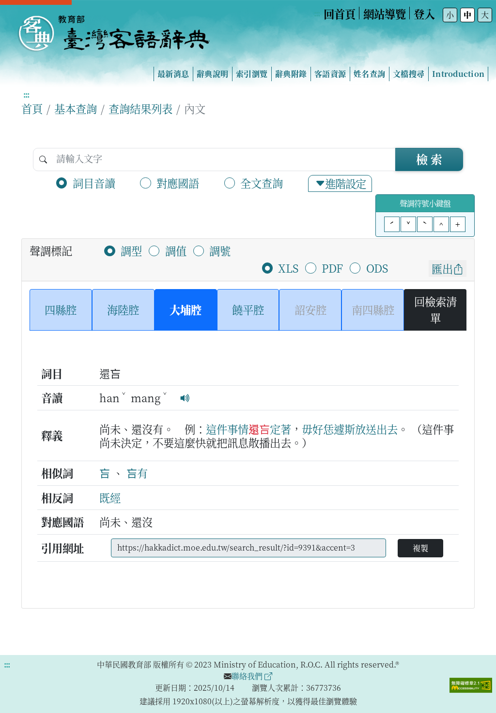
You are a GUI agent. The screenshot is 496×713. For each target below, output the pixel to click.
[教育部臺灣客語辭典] (113, 29)
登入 (424, 13)
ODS (377, 268)
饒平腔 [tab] (248, 309)
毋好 (312, 429)
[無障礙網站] (471, 684)
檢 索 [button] (429, 158)
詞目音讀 (94, 182)
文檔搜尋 (408, 73)
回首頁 (340, 13)
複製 (420, 547)
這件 (216, 429)
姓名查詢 (369, 73)
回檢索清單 (435, 309)
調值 (175, 250)
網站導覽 (384, 13)
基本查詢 (75, 108)
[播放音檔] (185, 397)
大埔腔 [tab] (186, 309)
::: (317, 13)
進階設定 (345, 183)
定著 (280, 429)
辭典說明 (212, 73)
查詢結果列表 (140, 108)
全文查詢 (261, 182)
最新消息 (173, 73)
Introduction (458, 73)
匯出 (442, 268)
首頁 (32, 108)
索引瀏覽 (251, 73)
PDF (332, 268)
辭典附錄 (291, 73)
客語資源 (330, 73)
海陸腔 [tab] (123, 309)
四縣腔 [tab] (61, 309)
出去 (387, 429)
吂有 (137, 472)
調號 (220, 250)
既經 (110, 497)
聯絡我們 (248, 676)
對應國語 (177, 182)
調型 (131, 250)
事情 (237, 429)
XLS (288, 268)
